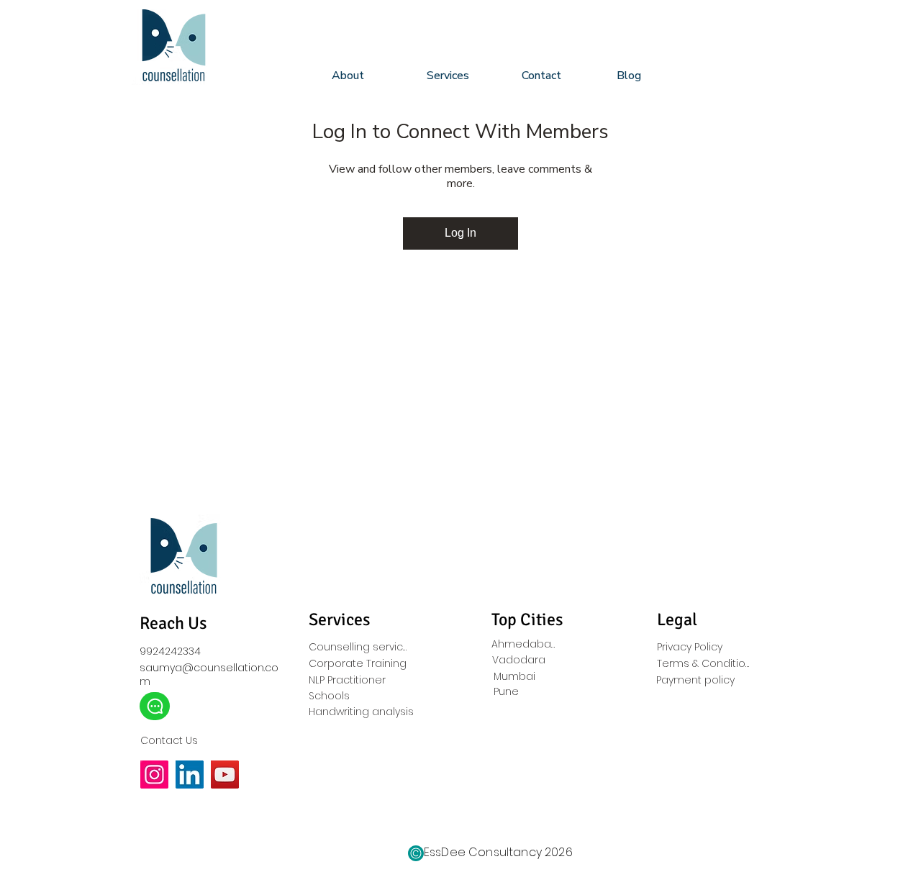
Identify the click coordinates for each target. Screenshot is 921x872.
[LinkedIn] (190, 774)
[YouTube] (225, 774)
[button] (463, 75)
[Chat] (155, 706)
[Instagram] (154, 774)
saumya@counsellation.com (209, 674)
